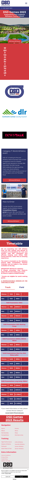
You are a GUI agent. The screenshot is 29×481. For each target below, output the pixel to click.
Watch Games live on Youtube (5, 61)
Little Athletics (19, 442)
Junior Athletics (19, 446)
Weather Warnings (5, 460)
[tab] (8, 287)
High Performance (6, 442)
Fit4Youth (4, 446)
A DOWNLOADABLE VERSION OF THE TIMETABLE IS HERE (14, 281)
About (3, 430)
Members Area (19, 435)
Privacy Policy (4, 457)
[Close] (27, 470)
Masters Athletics (6, 444)
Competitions (5, 435)
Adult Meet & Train (6, 448)
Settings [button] (14, 479)
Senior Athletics (19, 448)
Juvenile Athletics (19, 444)
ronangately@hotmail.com (14, 413)
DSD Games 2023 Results (14, 418)
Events (17, 428)
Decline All (8, 476)
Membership (4, 433)
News (16, 430)
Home (3, 428)
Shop (16, 433)
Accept (21, 476)
